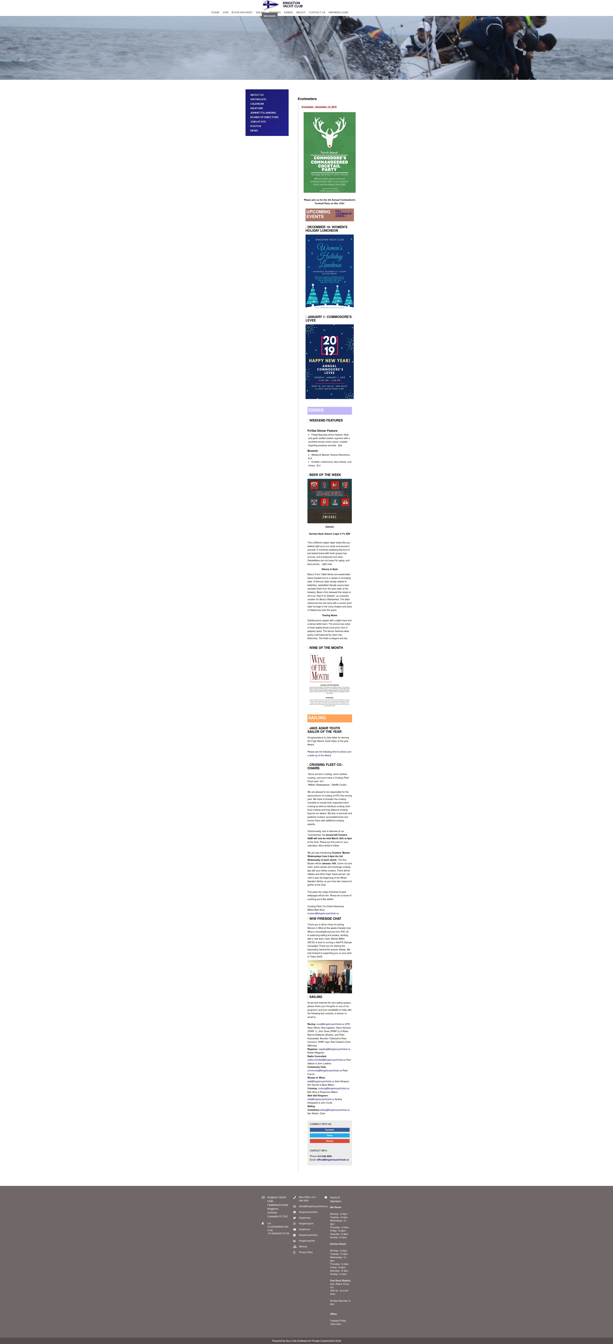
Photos (255, 125)
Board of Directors (264, 117)
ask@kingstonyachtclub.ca (320, 1099)
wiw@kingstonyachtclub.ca (320, 1081)
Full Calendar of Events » (344, 213)
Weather (256, 108)
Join (225, 12)
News (254, 130)
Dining (288, 12)
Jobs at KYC (258, 121)
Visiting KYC (258, 99)
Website (329, 1140)
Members (270, 16)
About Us (257, 94)
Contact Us (317, 12)
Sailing (260, 12)
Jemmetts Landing (263, 112)
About (301, 12)
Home (215, 12)
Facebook (329, 1129)
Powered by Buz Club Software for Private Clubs (299, 1341)
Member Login (338, 12)
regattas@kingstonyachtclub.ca (334, 1049)
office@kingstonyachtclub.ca (333, 1159)
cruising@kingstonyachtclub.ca (333, 1088)
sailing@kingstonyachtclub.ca (335, 1109)
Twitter (330, 1135)
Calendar (257, 103)
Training (275, 12)
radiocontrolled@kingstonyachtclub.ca (326, 1059)
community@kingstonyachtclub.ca (324, 1070)
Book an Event (242, 12)
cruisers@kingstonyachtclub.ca (323, 913)
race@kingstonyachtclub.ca (330, 1024)
